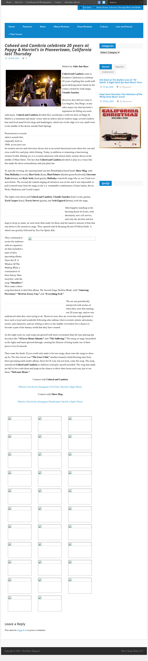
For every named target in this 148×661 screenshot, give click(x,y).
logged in (22, 630)
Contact (58, 2)
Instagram (44, 386)
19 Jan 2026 (108, 87)
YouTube (54, 386)
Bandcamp (54, 401)
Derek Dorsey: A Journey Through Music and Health (112, 7)
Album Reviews (61, 26)
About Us (19, 2)
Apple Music (75, 386)
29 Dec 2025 (108, 101)
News (43, 26)
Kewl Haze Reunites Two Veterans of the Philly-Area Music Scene (120, 95)
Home (8, 2)
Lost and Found (124, 26)
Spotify (64, 386)
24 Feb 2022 (13, 58)
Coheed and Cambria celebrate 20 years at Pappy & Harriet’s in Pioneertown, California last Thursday (48, 50)
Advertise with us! (72, 2)
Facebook (32, 386)
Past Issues (15, 34)
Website (22, 386)
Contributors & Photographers (38, 2)
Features (27, 26)
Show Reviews (84, 26)
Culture (104, 26)
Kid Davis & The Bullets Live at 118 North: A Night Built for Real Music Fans (120, 81)
